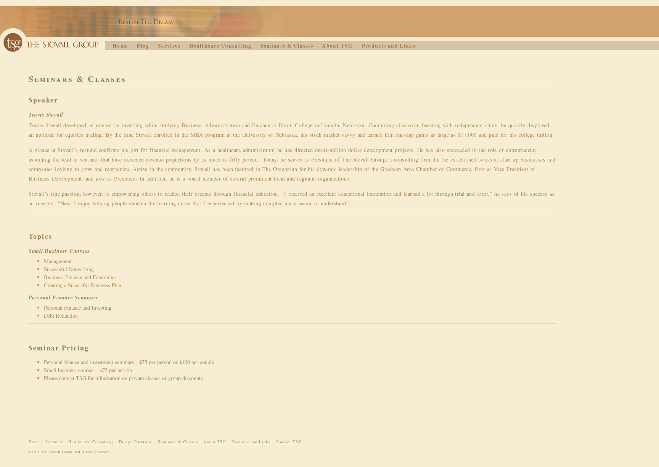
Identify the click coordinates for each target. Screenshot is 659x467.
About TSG (337, 46)
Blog (143, 46)
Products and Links (389, 46)
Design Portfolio (136, 442)
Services (169, 46)
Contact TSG (289, 442)
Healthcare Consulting (220, 46)
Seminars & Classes (286, 46)
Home (120, 46)
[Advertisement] (444, 426)
